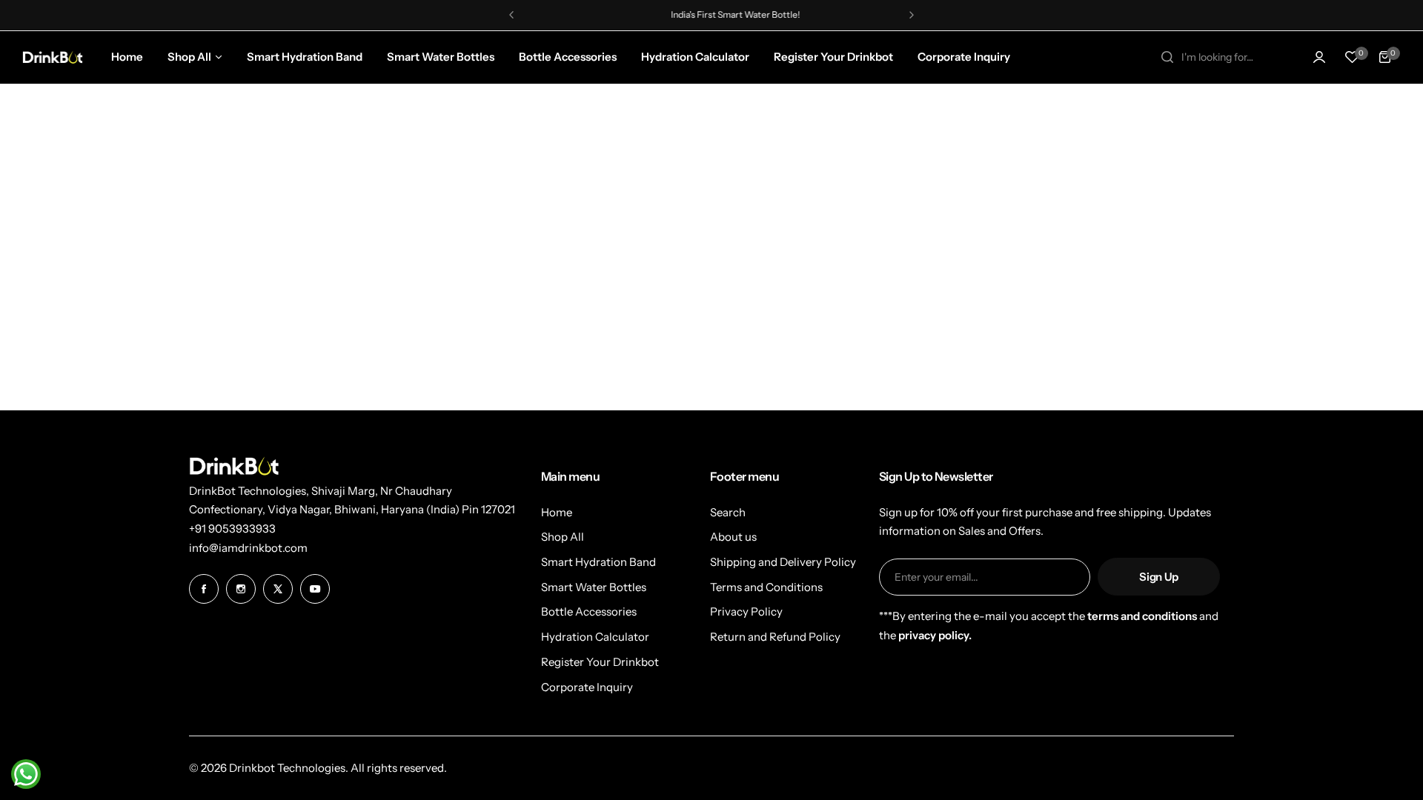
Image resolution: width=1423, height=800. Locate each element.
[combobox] (1221, 57)
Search (728, 512)
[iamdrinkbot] (52, 57)
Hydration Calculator (595, 637)
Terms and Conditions (766, 587)
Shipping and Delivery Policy (783, 562)
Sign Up (1158, 577)
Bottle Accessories (589, 611)
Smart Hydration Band (598, 562)
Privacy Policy (746, 611)
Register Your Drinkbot (600, 662)
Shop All (562, 537)
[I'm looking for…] (1167, 57)
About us (733, 537)
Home (556, 512)
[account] (1319, 57)
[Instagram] (241, 589)
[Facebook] (204, 589)
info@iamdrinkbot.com (248, 548)
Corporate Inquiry (587, 687)
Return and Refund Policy (775, 637)
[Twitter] (278, 589)
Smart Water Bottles (593, 587)
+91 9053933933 (232, 528)
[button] (511, 15)
